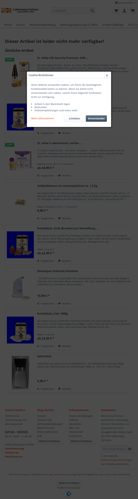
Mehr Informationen (42, 118)
